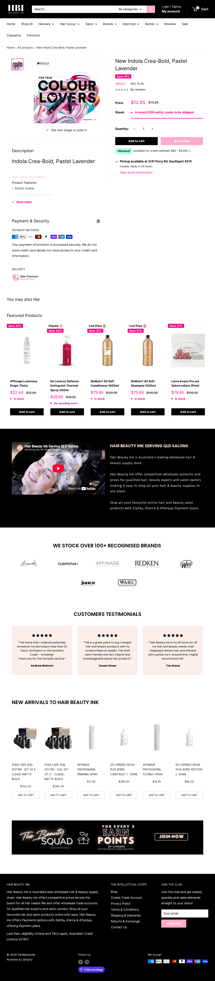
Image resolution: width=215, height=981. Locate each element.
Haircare (44, 24)
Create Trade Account (126, 897)
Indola (120, 83)
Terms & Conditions (125, 909)
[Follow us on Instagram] (87, 961)
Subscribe (173, 923)
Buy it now (181, 141)
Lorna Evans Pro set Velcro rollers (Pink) (185, 383)
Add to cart (136, 141)
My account (171, 11)
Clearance (14, 35)
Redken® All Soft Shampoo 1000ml (143, 383)
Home (11, 24)
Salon (89, 24)
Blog (114, 891)
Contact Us (119, 927)
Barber (150, 24)
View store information (136, 172)
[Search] (151, 9)
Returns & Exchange (125, 921)
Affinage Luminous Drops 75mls (23, 383)
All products (25, 47)
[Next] (208, 370)
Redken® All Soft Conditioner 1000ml (105, 383)
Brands (108, 24)
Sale (185, 24)
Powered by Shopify (20, 959)
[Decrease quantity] (134, 128)
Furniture (33, 35)
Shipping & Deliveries (126, 915)
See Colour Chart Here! (28, 177)
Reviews (170, 24)
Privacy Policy (121, 903)
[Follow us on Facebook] (80, 961)
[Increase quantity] (152, 128)
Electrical (129, 24)
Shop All (27, 24)
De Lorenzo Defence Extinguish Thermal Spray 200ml (64, 386)
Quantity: (122, 128)
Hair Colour (68, 24)
